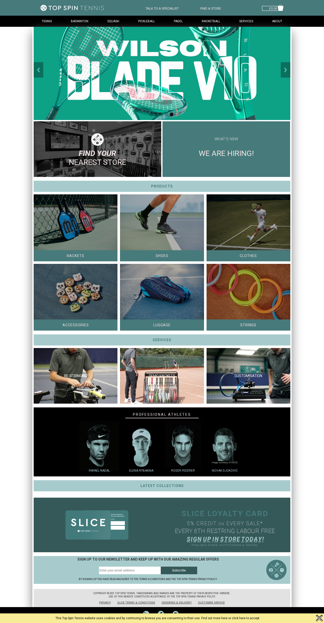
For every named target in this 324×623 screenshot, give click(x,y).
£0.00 (273, 8)
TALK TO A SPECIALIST (162, 8)
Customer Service (211, 602)
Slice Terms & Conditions (136, 602)
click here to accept (245, 618)
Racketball (211, 21)
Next (285, 70)
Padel (178, 21)
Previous (38, 70)
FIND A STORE (210, 8)
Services (246, 21)
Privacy (105, 602)
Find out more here (214, 618)
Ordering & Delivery (176, 602)
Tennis (47, 21)
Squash (113, 21)
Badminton (79, 21)
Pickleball (146, 21)
